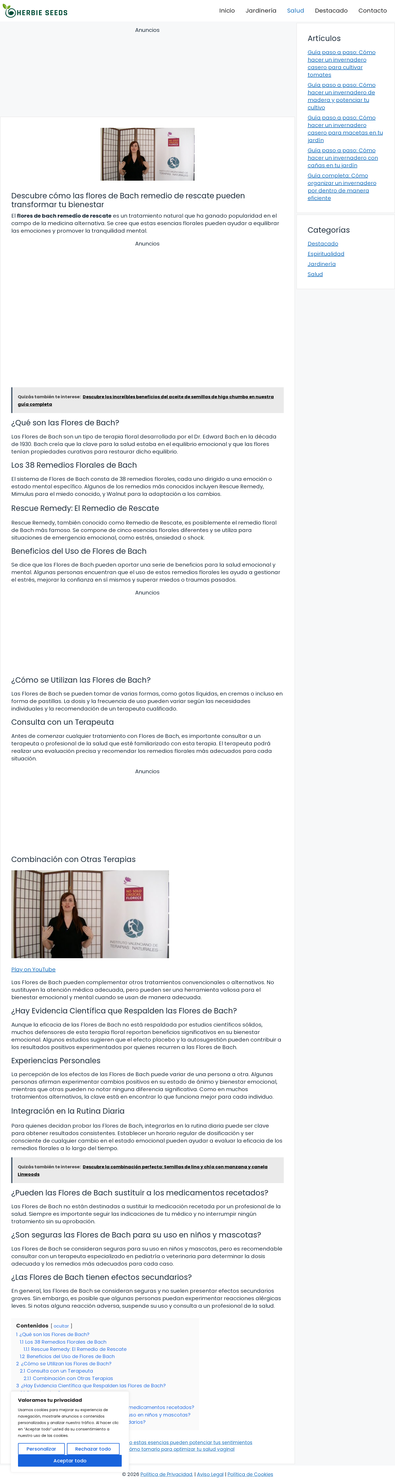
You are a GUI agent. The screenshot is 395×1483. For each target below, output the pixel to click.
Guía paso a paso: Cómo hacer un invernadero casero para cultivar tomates (342, 64)
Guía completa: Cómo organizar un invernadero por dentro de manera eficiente (342, 187)
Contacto (372, 10)
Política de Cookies (250, 1474)
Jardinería (261, 10)
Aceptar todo (70, 1460)
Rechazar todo (93, 1448)
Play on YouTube (33, 969)
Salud (295, 10)
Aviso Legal (210, 1474)
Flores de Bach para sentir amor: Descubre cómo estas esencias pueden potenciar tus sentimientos (135, 1442)
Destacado (331, 10)
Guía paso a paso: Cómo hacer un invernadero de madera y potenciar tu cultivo (342, 96)
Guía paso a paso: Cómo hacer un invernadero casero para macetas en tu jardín (345, 129)
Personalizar (41, 1448)
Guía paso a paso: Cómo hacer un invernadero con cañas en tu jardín (343, 158)
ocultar (61, 1326)
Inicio (227, 10)
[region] (70, 1431)
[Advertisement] (147, 73)
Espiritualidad (326, 254)
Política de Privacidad (166, 1474)
